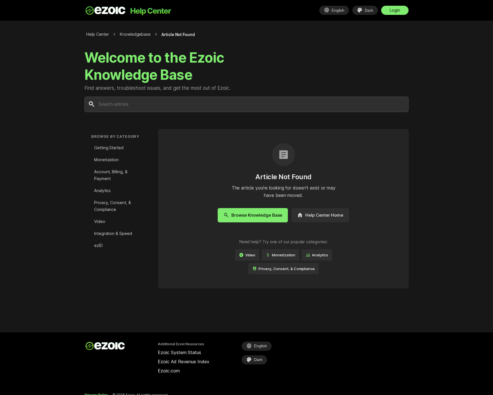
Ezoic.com (168, 371)
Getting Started (109, 147)
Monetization (106, 159)
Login (395, 10)
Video (99, 221)
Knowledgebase (135, 34)
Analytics (102, 190)
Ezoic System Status (179, 352)
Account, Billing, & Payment (110, 175)
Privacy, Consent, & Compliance (112, 206)
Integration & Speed (113, 233)
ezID (98, 245)
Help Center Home (320, 215)
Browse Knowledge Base (252, 215)
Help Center (97, 34)
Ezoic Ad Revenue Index (183, 361)
